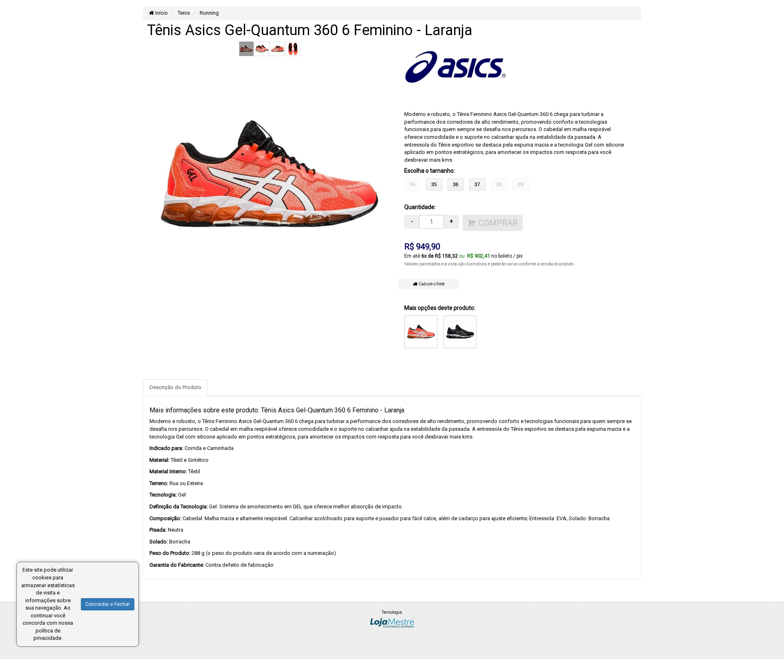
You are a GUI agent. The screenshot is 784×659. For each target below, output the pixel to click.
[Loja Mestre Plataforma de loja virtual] (392, 622)
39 (520, 184)
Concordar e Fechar (107, 604)
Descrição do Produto (175, 387)
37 (477, 184)
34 (412, 184)
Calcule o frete (431, 284)
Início (161, 13)
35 (434, 184)
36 (456, 184)
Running (208, 13)
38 (499, 184)
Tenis (183, 13)
